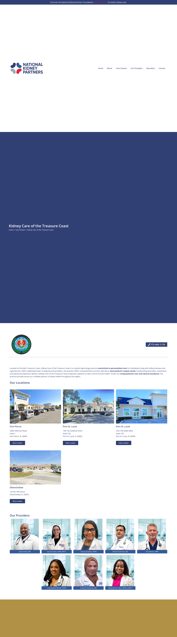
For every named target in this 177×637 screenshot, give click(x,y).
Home (100, 68)
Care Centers (121, 68)
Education (150, 68)
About (109, 68)
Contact (162, 68)
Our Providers (137, 68)
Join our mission (100, 2)
